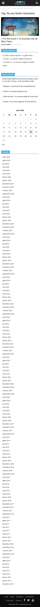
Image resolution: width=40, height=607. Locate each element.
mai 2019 (5, 447)
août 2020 (6, 397)
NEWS (12, 597)
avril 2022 (5, 330)
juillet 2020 (6, 400)
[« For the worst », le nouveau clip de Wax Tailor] (20, 26)
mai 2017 (5, 527)
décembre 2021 (8, 344)
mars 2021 (6, 374)
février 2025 (6, 217)
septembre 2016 (8, 554)
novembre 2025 (8, 187)
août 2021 (6, 357)
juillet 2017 (6, 521)
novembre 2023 (8, 267)
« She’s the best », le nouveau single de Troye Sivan (20, 96)
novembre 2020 (8, 387)
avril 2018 (5, 490)
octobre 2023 (7, 270)
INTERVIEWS (19, 597)
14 (25, 128)
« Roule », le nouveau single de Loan (14, 91)
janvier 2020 (6, 420)
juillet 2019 (6, 440)
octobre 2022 (7, 310)
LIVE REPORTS (29, 597)
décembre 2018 (8, 464)
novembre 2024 (8, 227)
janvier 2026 (6, 180)
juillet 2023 (6, 280)
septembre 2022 (8, 314)
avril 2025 (5, 210)
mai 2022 (5, 327)
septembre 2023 (8, 274)
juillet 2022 (6, 320)
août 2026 (6, 157)
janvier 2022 (6, 340)
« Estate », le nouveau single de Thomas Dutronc (19, 102)
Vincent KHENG (6, 44)
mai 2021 (5, 367)
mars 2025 (6, 214)
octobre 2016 (7, 551)
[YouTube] (33, 601)
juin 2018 (5, 484)
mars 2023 (6, 294)
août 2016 (6, 557)
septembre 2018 (8, 474)
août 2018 (6, 477)
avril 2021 (5, 370)
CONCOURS (9, 601)
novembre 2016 (8, 547)
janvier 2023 (6, 300)
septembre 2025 (8, 194)
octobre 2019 (7, 430)
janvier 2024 (6, 260)
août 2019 (6, 437)
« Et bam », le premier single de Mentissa (17, 59)
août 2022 (6, 317)
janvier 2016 (6, 581)
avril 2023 (5, 290)
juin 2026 (5, 164)
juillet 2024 (6, 240)
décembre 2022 (8, 304)
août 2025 (6, 197)
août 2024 (6, 237)
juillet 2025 (6, 200)
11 (9, 128)
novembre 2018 (8, 467)
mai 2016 (5, 567)
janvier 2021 (6, 380)
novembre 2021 (8, 347)
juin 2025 (5, 204)
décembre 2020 (8, 384)
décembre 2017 (8, 504)
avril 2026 (5, 170)
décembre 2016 (8, 544)
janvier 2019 (6, 460)
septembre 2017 (8, 514)
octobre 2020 (7, 390)
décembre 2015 (8, 584)
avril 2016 (5, 571)
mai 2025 (5, 207)
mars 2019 (6, 454)
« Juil (2, 144)
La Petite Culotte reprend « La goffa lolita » (17, 55)
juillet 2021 (6, 360)
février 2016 (6, 577)
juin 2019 (5, 444)
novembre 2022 (8, 307)
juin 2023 (5, 284)
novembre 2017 (8, 507)
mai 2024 (5, 247)
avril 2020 (5, 410)
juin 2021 (5, 364)
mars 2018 (6, 494)
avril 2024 (5, 250)
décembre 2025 (8, 184)
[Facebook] (24, 601)
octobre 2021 (7, 350)
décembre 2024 (8, 224)
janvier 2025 (6, 220)
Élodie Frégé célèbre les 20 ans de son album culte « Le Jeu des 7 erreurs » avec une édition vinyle (20, 80)
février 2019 (6, 457)
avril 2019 (5, 450)
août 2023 (6, 277)
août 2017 (6, 517)
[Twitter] (28, 601)
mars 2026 (6, 174)
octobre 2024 (7, 230)
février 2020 (6, 417)
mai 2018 (5, 487)
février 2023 (6, 297)
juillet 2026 (6, 160)
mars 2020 (6, 414)
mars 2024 (6, 254)
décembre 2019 (8, 424)
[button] (37, 3)
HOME (6, 597)
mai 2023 (5, 287)
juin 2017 (5, 524)
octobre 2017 (7, 511)
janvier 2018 (6, 500)
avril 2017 (5, 531)
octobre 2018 (7, 470)
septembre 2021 (8, 354)
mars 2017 (6, 534)
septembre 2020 (8, 394)
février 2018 (6, 497)
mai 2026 (5, 167)
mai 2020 (5, 407)
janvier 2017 (6, 541)
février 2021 (6, 377)
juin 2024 (5, 244)
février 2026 (6, 177)
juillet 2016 (6, 561)
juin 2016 (5, 564)
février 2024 (6, 257)
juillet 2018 (6, 480)
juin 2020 (5, 404)
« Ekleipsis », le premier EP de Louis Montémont (18, 86)
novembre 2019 (8, 427)
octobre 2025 (7, 190)
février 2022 (6, 337)
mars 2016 (6, 574)
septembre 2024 (8, 234)
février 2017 (6, 537)
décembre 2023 (8, 264)
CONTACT (19, 601)
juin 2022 (5, 324)
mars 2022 (6, 334)
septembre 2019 (8, 434)
